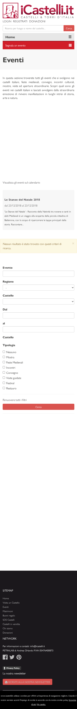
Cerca (69, 28)
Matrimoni (8, 611)
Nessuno (11, 352)
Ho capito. (41, 704)
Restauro (11, 388)
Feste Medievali (14, 362)
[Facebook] (5, 658)
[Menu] (70, 37)
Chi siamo (8, 628)
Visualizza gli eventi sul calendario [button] (21, 182)
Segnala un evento (15, 45)
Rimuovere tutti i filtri (15, 400)
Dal (5, 309)
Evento (8, 267)
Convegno (12, 373)
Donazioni (37, 21)
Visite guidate (13, 378)
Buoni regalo (9, 615)
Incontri (10, 367)
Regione (8, 281)
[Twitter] (12, 658)
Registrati (20, 21)
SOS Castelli (9, 619)
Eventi (6, 607)
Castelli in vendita (11, 624)
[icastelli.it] (38, 10)
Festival (10, 383)
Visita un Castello (11, 602)
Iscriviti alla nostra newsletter (29, 682)
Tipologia (9, 345)
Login (7, 21)
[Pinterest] (18, 658)
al (4, 323)
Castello (8, 295)
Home (10, 37)
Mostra (10, 357)
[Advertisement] (38, 142)
